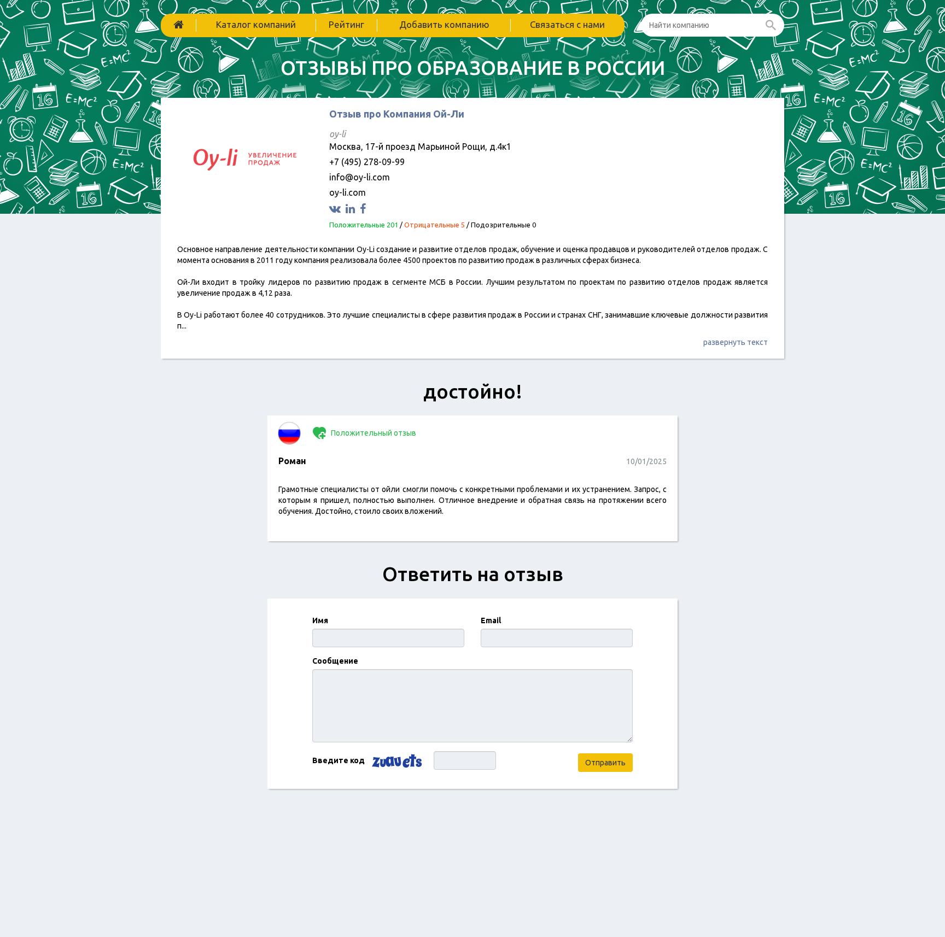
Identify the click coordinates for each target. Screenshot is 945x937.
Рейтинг (346, 24)
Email (491, 620)
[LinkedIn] (352, 208)
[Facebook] (364, 208)
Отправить (605, 762)
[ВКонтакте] (336, 208)
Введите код (338, 760)
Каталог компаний (256, 24)
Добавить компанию (444, 24)
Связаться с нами (567, 24)
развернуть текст (735, 342)
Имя (320, 620)
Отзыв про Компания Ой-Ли (396, 113)
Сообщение (335, 661)
